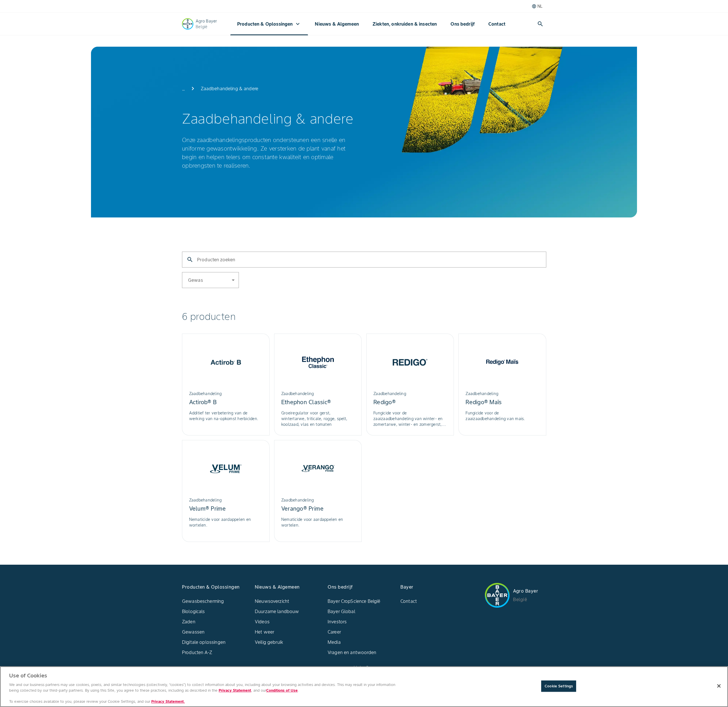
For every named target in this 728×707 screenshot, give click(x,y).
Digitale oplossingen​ (204, 642)
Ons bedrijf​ (462, 24)
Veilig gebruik (269, 642)
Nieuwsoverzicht (272, 601)
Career (334, 632)
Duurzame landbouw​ (277, 611)
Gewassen (193, 632)
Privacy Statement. (168, 701)
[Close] (719, 686)
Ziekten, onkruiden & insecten (405, 24)
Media (334, 642)
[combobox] (229, 279)
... (183, 89)
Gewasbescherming (203, 601)
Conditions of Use (282, 690)
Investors (337, 621)
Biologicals (193, 611)
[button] (210, 280)
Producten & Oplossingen (269, 23)
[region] (364, 686)
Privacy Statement (235, 690)
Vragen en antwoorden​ (352, 652)
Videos (262, 621)
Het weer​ (264, 632)
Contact (496, 24)
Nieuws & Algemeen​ (337, 24)
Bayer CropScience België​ (354, 601)
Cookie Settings (559, 686)
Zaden (188, 621)
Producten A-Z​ (197, 652)
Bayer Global (341, 611)
